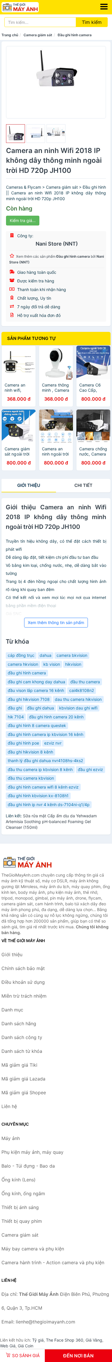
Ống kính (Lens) (18, 1180)
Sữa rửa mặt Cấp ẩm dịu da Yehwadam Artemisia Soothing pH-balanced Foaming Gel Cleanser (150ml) (51, 821)
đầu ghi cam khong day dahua (36, 681)
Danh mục (12, 1010)
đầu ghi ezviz (90, 769)
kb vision (51, 664)
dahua (45, 655)
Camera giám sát (38, 35)
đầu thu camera (85, 681)
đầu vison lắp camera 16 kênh (36, 690)
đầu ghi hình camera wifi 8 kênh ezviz (43, 787)
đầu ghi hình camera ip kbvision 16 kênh (45, 734)
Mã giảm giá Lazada (23, 1079)
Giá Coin (25, 1345)
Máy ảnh (10, 1138)
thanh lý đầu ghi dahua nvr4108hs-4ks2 (45, 760)
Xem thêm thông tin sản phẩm (56, 622)
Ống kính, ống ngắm (23, 1193)
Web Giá (8, 1345)
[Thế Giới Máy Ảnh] (30, 862)
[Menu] (104, 6)
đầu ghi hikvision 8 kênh (30, 751)
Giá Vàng (94, 1340)
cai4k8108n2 (81, 690)
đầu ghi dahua (40, 707)
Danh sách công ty (21, 1037)
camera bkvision (72, 655)
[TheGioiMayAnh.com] (27, 7)
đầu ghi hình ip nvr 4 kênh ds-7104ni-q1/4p (49, 804)
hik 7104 (16, 716)
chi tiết (83, 485)
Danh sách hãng (18, 1023)
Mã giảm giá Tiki (19, 1065)
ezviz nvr (52, 743)
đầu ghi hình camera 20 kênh (56, 716)
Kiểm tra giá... (23, 220)
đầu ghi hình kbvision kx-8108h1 (38, 795)
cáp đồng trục (21, 655)
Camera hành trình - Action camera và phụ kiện (52, 1262)
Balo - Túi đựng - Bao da (28, 1166)
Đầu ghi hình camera (75, 35)
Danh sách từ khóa (21, 1051)
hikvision (73, 664)
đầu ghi (15, 707)
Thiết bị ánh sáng (20, 1207)
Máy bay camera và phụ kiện (32, 1249)
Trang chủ (9, 35)
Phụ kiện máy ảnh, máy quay (32, 1152)
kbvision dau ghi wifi (78, 707)
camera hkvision (23, 664)
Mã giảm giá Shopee (23, 1092)
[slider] (15, 133)
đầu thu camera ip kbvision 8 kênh (40, 769)
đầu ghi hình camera (27, 672)
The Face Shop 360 (64, 1340)
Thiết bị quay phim (21, 1221)
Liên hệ (9, 1106)
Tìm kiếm (92, 22)
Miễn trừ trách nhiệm (24, 996)
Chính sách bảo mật (23, 968)
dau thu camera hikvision (78, 699)
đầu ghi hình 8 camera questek (37, 725)
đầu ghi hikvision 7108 (29, 699)
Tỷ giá (38, 1340)
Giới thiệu (28, 485)
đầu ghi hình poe (23, 743)
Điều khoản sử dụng (23, 982)
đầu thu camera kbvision (31, 778)
